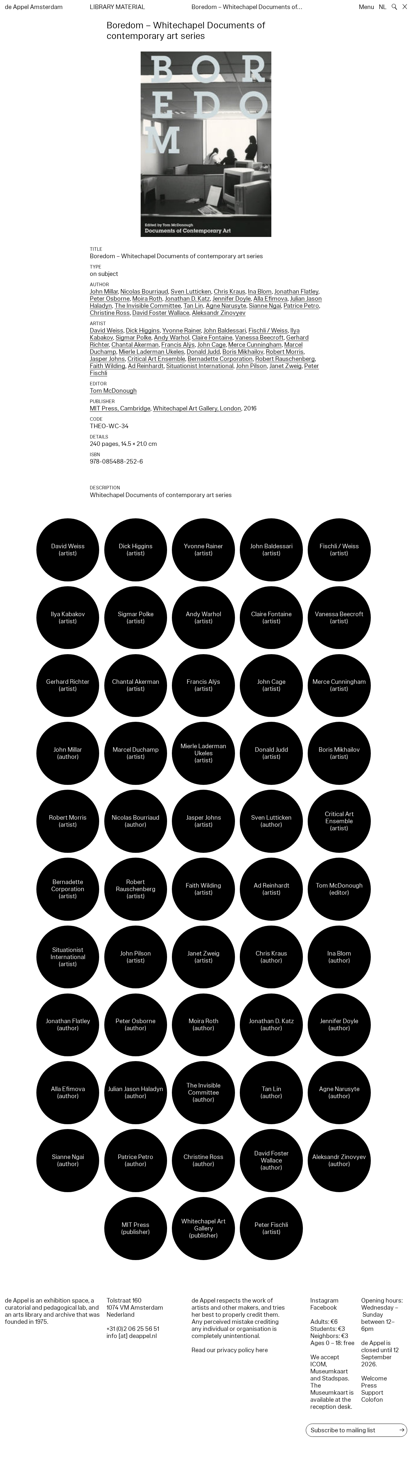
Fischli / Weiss (268, 330)
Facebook (323, 1308)
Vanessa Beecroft (259, 338)
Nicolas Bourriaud (144, 291)
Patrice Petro (301, 306)
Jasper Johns (107, 359)
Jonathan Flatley (296, 291)
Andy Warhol (171, 338)
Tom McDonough (113, 391)
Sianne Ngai (265, 306)
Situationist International (199, 366)
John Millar (104, 291)
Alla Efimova (270, 299)
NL (383, 7)
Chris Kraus (229, 291)
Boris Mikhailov (242, 352)
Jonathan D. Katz (187, 299)
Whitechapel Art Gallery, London (197, 408)
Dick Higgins (143, 330)
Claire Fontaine (212, 338)
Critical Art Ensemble (156, 359)
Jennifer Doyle (231, 299)
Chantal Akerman (135, 345)
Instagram (324, 1300)
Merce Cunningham (255, 345)
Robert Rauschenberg (285, 359)
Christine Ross (110, 313)
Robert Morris (285, 352)
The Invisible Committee (148, 306)
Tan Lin (193, 306)
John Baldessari (224, 330)
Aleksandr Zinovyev (219, 313)
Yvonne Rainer (181, 330)
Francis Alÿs (178, 345)
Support (372, 1393)
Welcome (374, 1378)
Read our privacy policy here (230, 1350)
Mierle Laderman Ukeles (151, 352)
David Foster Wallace (160, 313)
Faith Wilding (107, 366)
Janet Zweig (285, 366)
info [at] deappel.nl (132, 1336)
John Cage (211, 345)
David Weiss (106, 330)
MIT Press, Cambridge (120, 408)
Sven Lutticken (191, 291)
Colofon (372, 1400)
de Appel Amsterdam (34, 7)
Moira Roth (147, 299)
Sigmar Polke (133, 338)
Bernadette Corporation (220, 359)
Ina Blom (260, 291)
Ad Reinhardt (146, 366)
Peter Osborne (110, 299)
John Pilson (251, 366)
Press (369, 1385)
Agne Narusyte (226, 306)
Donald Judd (203, 352)
